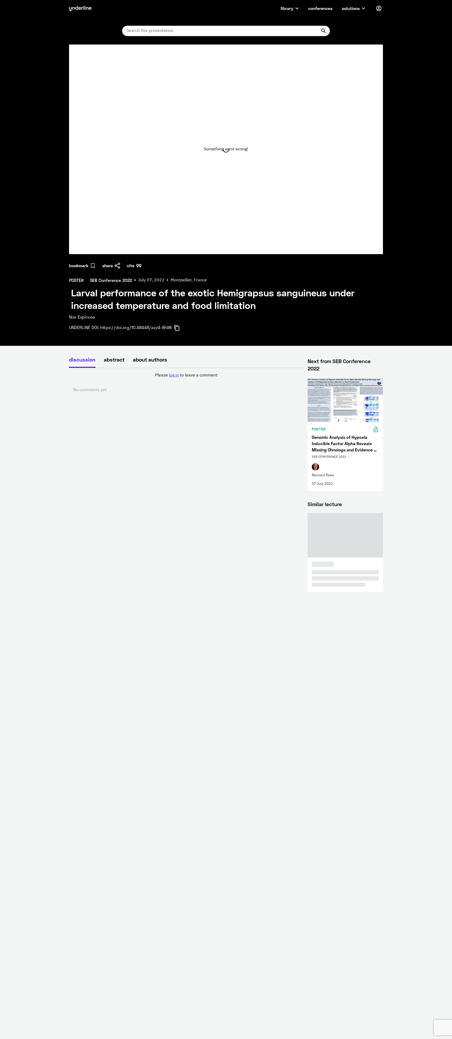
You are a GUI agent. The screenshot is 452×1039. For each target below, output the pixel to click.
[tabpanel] (186, 382)
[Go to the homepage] (80, 8)
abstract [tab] (114, 359)
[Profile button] (379, 8)
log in (174, 375)
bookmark (78, 265)
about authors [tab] (150, 359)
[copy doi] (180, 328)
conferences (320, 8)
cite (130, 265)
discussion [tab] (82, 359)
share (107, 265)
